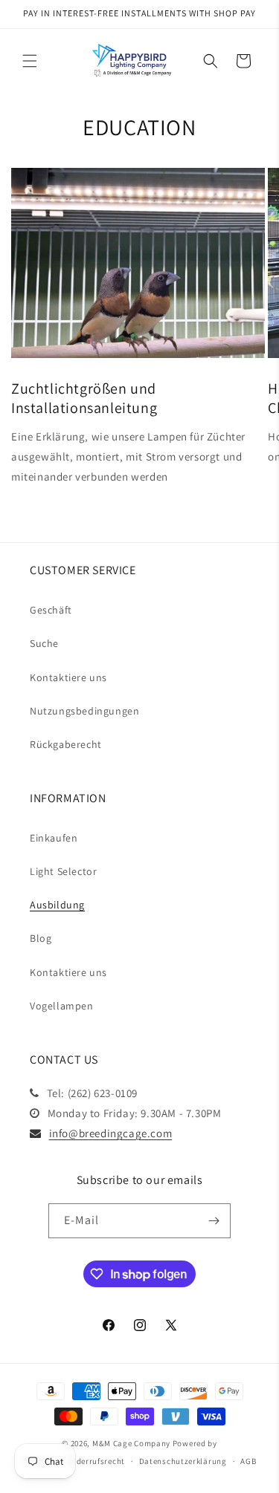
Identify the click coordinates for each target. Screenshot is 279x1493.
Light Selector (63, 871)
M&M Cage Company (131, 1443)
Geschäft (51, 610)
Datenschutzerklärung (183, 1461)
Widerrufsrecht (95, 1461)
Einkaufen (53, 838)
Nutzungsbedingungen (84, 711)
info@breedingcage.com (110, 1133)
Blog (40, 938)
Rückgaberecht (66, 744)
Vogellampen (62, 1005)
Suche (44, 643)
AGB (248, 1461)
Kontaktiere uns (68, 677)
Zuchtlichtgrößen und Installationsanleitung (84, 398)
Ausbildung (57, 904)
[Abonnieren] (213, 1220)
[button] (29, 61)
